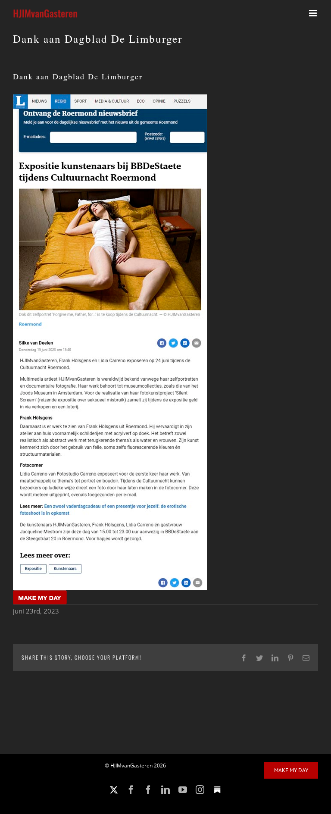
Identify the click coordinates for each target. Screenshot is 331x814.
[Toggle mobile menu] (313, 13)
